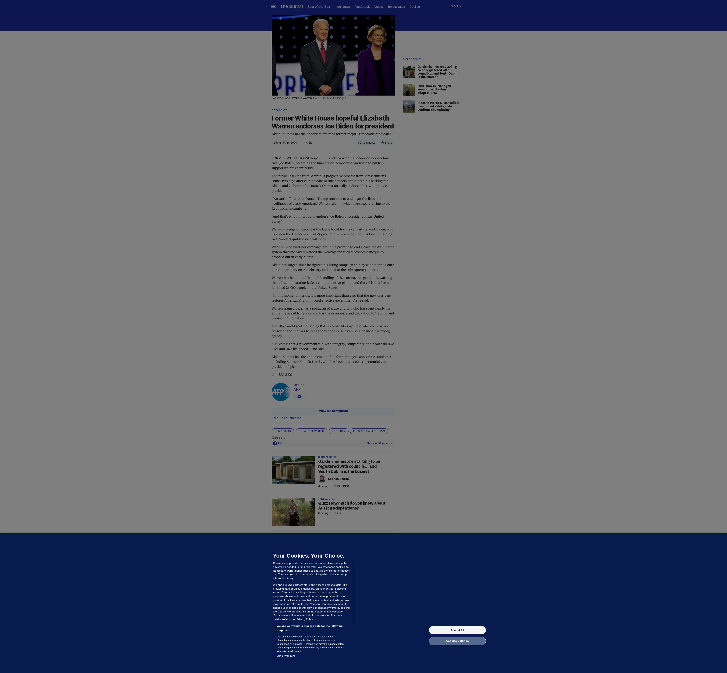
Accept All (457, 630)
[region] (363, 603)
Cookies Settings (457, 641)
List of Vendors (286, 655)
